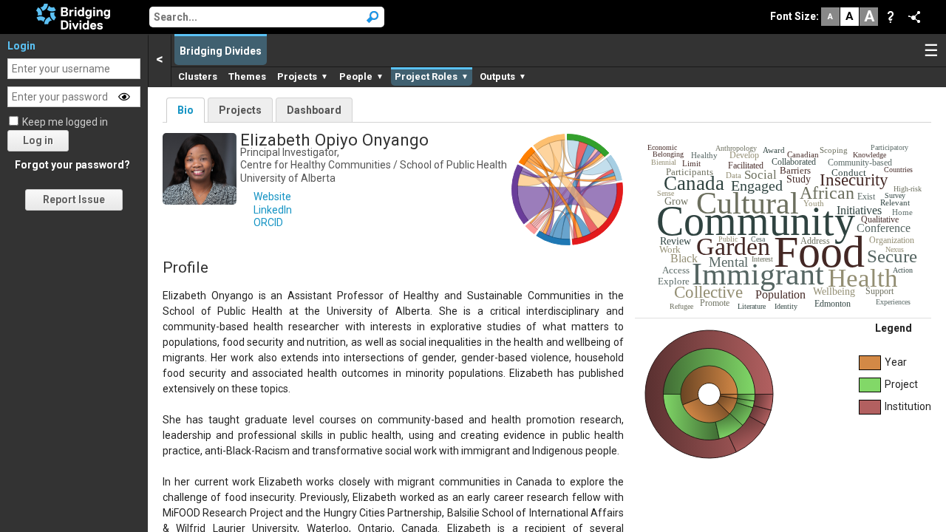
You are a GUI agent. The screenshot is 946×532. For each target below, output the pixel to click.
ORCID (268, 222)
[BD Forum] (73, 15)
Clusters (197, 76)
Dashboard (314, 110)
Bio (185, 110)
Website (272, 196)
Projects (240, 110)
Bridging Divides (221, 51)
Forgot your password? (72, 165)
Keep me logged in (65, 122)
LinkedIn (272, 210)
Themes (247, 76)
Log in (38, 140)
